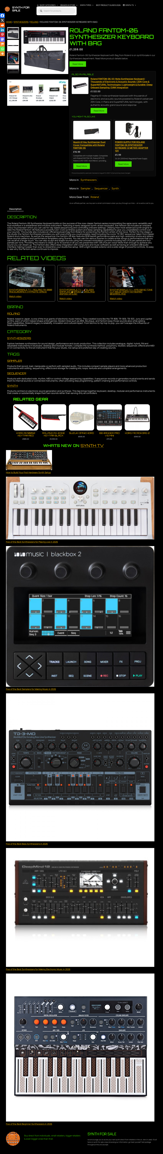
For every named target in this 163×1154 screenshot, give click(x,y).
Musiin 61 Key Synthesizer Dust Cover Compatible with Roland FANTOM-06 (89, 145)
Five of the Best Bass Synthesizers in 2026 (27, 843)
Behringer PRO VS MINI (109, 434)
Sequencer (101, 188)
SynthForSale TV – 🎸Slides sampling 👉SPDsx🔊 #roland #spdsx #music (77, 291)
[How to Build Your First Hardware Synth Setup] (29, 460)
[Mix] (2, 44)
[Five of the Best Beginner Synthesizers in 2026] (80, 1048)
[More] (2, 53)
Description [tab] (15, 208)
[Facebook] (2, 15)
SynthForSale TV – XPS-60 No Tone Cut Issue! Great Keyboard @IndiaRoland (131, 291)
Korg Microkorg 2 (137, 433)
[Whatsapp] (2, 49)
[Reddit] (2, 25)
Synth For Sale (20, 9)
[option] (13, 46)
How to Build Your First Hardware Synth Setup (28, 472)
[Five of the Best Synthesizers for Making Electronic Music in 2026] (80, 908)
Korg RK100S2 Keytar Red (25, 434)
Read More (78, 64)
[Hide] (1, 58)
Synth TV (92, 445)
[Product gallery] (44, 50)
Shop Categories (47, 5)
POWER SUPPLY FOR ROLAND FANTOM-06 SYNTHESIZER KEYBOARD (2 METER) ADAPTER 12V (131, 146)
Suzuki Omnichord (81, 433)
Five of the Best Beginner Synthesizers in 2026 (29, 1123)
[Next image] (65, 50)
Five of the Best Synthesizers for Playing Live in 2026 (32, 541)
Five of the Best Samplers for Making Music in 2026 (31, 689)
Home (9, 21)
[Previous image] (24, 50)
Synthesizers (21, 21)
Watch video (15, 296)
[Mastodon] (2, 39)
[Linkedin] (2, 29)
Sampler (86, 188)
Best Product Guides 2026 (108, 5)
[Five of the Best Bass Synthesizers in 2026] (80, 767)
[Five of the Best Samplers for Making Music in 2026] (80, 616)
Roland (34, 21)
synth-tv (129, 5)
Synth (115, 188)
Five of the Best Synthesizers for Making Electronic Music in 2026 (38, 969)
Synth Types (85, 5)
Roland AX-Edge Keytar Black (53, 434)
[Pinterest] (2, 34)
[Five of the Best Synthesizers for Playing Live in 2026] (80, 508)
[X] (2, 20)
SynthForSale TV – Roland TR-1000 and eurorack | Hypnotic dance (30, 290)
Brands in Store (67, 5)
